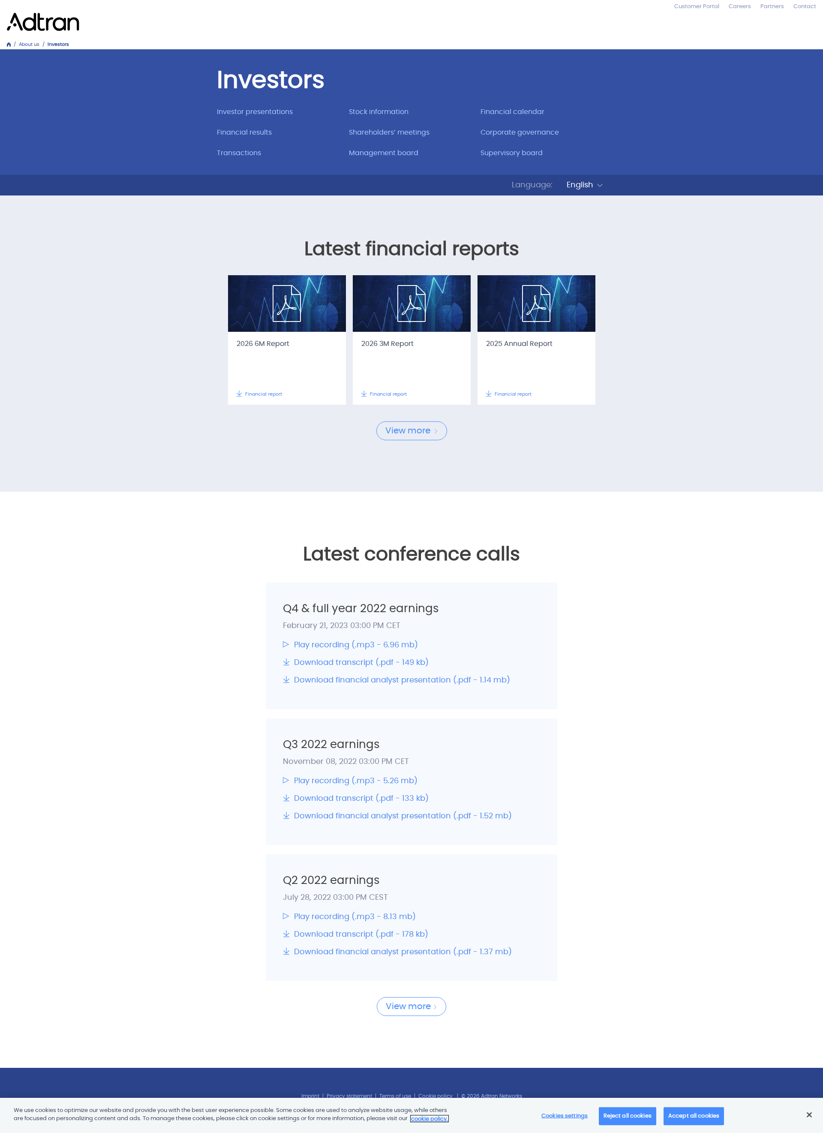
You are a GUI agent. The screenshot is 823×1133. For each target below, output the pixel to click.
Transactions (239, 153)
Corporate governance (520, 132)
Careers (740, 6)
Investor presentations (255, 111)
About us (29, 44)
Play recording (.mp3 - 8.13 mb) (355, 917)
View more (409, 431)
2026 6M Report (263, 343)
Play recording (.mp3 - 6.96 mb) (356, 645)
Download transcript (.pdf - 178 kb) (361, 934)
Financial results (244, 132)
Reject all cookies (628, 1116)
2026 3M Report (387, 343)
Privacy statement (349, 1096)
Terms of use (395, 1096)
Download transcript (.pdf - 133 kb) (361, 798)
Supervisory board (512, 153)
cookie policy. (429, 1118)
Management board (383, 153)
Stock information (378, 111)
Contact (804, 6)
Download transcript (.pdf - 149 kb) (361, 663)
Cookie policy (435, 1096)
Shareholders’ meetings (389, 132)
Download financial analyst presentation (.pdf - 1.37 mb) (403, 952)
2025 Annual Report (519, 343)
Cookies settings (564, 1116)
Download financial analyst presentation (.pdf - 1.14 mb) (402, 680)
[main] (411, 1115)
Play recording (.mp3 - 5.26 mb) (356, 781)
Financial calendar (512, 111)
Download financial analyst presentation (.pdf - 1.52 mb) (403, 816)
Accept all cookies (693, 1116)
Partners (772, 6)
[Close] (809, 1114)
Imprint (310, 1096)
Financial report (263, 394)
